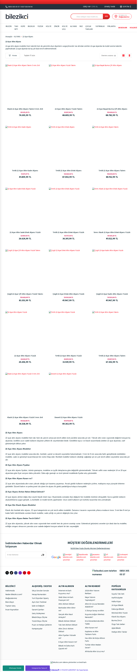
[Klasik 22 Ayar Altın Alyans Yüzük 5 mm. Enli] (25, 392)
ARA (106, 16)
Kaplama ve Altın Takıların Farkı (91, 633)
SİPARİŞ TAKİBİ (109, 6)
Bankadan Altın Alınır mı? (67, 609)
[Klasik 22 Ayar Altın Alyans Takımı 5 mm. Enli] (25, 84)
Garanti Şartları (38, 609)
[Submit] (42, 555)
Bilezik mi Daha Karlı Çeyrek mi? (66, 647)
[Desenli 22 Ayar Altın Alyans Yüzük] (68, 392)
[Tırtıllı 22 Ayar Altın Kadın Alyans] (25, 145)
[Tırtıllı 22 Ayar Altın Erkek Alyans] (68, 145)
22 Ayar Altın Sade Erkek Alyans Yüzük (25, 232)
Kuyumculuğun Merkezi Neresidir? (94, 616)
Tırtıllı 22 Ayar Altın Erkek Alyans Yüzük (68, 232)
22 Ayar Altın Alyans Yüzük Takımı (68, 109)
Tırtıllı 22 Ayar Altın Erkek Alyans (68, 170)
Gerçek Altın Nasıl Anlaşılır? (66, 616)
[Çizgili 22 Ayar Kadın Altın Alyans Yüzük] (112, 269)
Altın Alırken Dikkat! (67, 604)
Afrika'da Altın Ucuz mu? (95, 651)
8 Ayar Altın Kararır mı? (68, 642)
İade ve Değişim (38, 606)
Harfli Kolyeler (117, 597)
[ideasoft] (54, 670)
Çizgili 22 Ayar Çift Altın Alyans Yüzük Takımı (25, 294)
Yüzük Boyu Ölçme (39, 621)
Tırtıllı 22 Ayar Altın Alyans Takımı (112, 170)
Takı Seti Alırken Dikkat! (68, 625)
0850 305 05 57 (14, 6)
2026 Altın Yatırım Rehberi (92, 592)
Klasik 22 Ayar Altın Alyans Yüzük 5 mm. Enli (25, 417)
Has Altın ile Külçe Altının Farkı (95, 640)
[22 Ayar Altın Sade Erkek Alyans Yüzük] (25, 207)
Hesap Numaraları (39, 594)
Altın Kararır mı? (91, 627)
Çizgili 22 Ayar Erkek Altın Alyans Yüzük (68, 294)
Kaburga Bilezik (118, 609)
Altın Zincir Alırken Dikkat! (66, 630)
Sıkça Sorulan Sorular (40, 590)
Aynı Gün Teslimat (39, 602)
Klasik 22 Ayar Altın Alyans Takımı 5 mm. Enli (25, 109)
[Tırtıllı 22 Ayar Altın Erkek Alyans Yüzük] (68, 207)
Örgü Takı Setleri (118, 624)
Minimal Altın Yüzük (120, 613)
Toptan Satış (10, 606)
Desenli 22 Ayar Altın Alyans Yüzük (69, 417)
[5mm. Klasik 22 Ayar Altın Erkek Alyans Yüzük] (112, 207)
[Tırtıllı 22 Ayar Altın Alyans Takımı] (112, 145)
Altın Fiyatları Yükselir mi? (67, 637)
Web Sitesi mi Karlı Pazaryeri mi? (66, 599)
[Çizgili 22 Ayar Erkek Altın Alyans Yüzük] (68, 269)
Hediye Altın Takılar (119, 632)
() (127, 6)
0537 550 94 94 (26, 6)
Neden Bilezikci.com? (13, 594)
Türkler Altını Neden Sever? (93, 646)
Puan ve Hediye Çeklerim (42, 625)
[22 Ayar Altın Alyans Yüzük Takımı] (68, 84)
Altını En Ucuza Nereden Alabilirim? (94, 605)
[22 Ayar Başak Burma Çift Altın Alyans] (112, 84)
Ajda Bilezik (116, 628)
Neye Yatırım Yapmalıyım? (90, 599)
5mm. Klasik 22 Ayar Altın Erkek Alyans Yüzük (112, 232)
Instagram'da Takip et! (39, 668)
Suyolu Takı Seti (118, 594)
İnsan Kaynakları (12, 609)
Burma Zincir (117, 620)
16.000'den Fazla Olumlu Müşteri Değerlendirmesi (90, 548)
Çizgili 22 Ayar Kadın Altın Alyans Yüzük (112, 294)
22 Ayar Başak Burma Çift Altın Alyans (112, 109)
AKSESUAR (122, 27)
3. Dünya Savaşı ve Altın (94, 610)
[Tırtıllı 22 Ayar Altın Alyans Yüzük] (68, 330)
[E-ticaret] (68, 670)
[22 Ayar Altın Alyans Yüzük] (25, 330)
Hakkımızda (10, 590)
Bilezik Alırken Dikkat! (67, 621)
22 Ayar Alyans (28, 36)
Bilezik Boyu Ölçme (39, 617)
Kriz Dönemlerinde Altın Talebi (94, 623)
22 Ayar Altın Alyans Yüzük (25, 355)
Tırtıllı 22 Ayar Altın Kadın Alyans (25, 170)
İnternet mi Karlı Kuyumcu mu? (65, 592)
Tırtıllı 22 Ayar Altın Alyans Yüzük (68, 355)
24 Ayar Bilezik (117, 605)
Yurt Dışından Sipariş (40, 598)
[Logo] (17, 16)
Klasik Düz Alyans (119, 616)
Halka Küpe (116, 601)
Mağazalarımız (11, 598)
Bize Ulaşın (9, 602)
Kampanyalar (37, 628)
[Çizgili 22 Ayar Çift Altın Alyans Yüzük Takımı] (25, 269)
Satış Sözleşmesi (38, 613)
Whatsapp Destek (15, 668)
